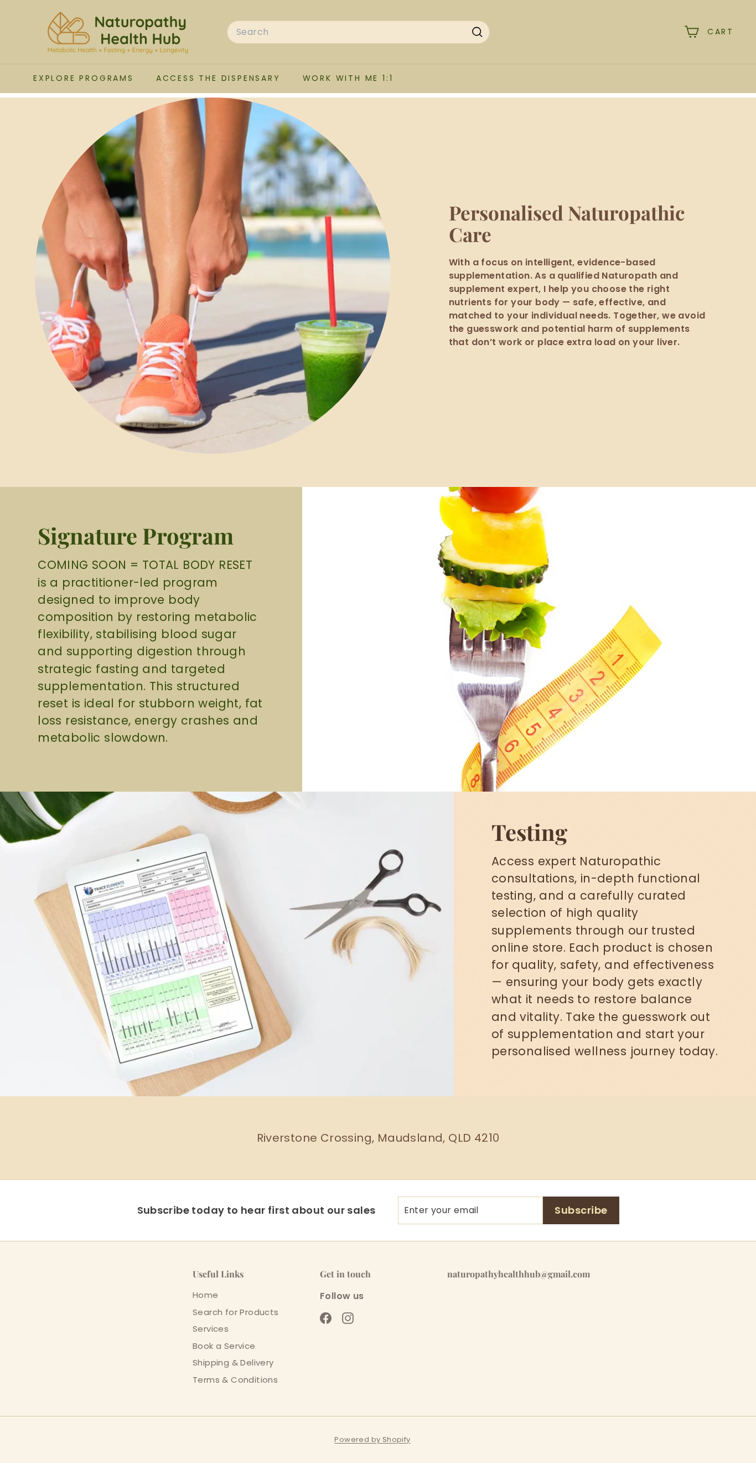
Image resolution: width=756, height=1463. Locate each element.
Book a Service (224, 1346)
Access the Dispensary (218, 78)
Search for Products (236, 1312)
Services (211, 1328)
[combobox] (358, 32)
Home (206, 1295)
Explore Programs (83, 78)
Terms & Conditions (235, 1379)
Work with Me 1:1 (348, 78)
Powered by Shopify (372, 1439)
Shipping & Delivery (233, 1362)
